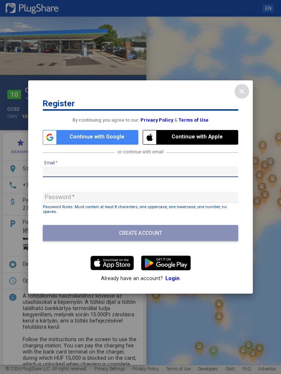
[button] (90, 137)
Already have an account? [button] (140, 278)
